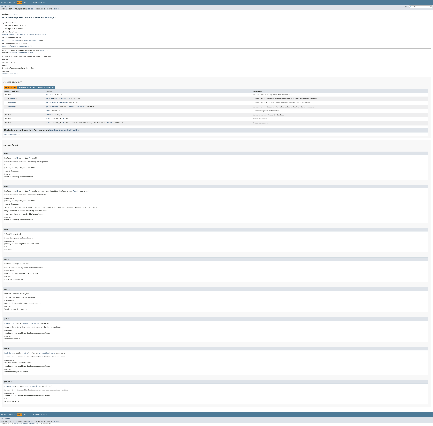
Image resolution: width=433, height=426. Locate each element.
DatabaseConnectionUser (36, 34)
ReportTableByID (25, 46)
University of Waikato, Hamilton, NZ (26, 423)
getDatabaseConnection (13, 134)
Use (25, 2)
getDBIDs (49, 98)
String (12, 102)
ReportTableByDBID (10, 46)
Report (48, 17)
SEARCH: (406, 7)
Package (12, 2)
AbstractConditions (62, 98)
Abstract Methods (46, 88)
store (48, 118)
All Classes (5, 6)
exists (48, 94)
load (48, 110)
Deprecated (37, 2)
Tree (29, 2)
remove (48, 114)
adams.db (14, 14)
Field (109, 122)
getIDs (48, 102)
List (6, 98)
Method (30, 9)
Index (45, 2)
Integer (12, 98)
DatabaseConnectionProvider (14, 34)
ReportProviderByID (32, 40)
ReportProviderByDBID (11, 40)
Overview (4, 2)
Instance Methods (27, 88)
